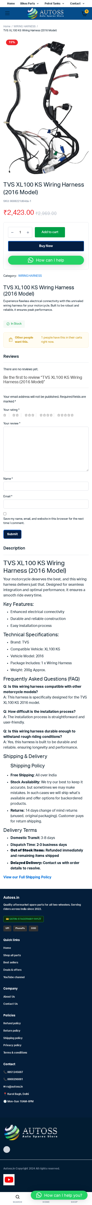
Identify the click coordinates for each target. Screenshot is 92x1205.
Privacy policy (12, 1045)
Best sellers (10, 962)
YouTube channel (14, 977)
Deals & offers (12, 970)
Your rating (11, 410)
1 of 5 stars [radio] (6, 415)
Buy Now (46, 246)
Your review (11, 423)
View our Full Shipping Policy (27, 877)
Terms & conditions (15, 1052)
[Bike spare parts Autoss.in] (46, 13)
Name (8, 478)
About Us (9, 996)
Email (7, 496)
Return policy (11, 1030)
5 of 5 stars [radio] (66, 415)
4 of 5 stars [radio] (47, 415)
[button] (46, 260)
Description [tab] (14, 548)
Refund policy (12, 1023)
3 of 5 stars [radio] (30, 415)
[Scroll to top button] (84, 1187)
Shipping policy (13, 1038)
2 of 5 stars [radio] (17, 415)
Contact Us (10, 1004)
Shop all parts (12, 955)
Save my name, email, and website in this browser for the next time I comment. (43, 521)
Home (11, 3)
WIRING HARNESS (25, 26)
